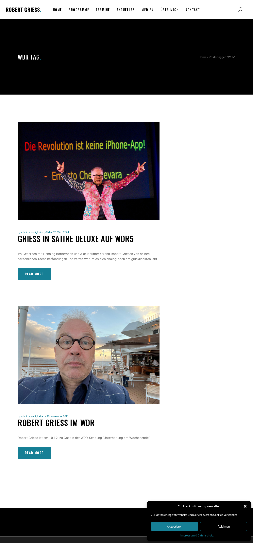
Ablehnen (224, 526)
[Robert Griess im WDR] (89, 355)
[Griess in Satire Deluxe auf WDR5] (89, 171)
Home (203, 57)
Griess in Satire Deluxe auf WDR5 (76, 238)
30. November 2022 (58, 416)
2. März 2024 (61, 232)
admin (24, 232)
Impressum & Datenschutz (197, 535)
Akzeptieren (174, 526)
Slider (48, 232)
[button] (245, 506)
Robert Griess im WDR (56, 422)
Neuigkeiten (37, 232)
